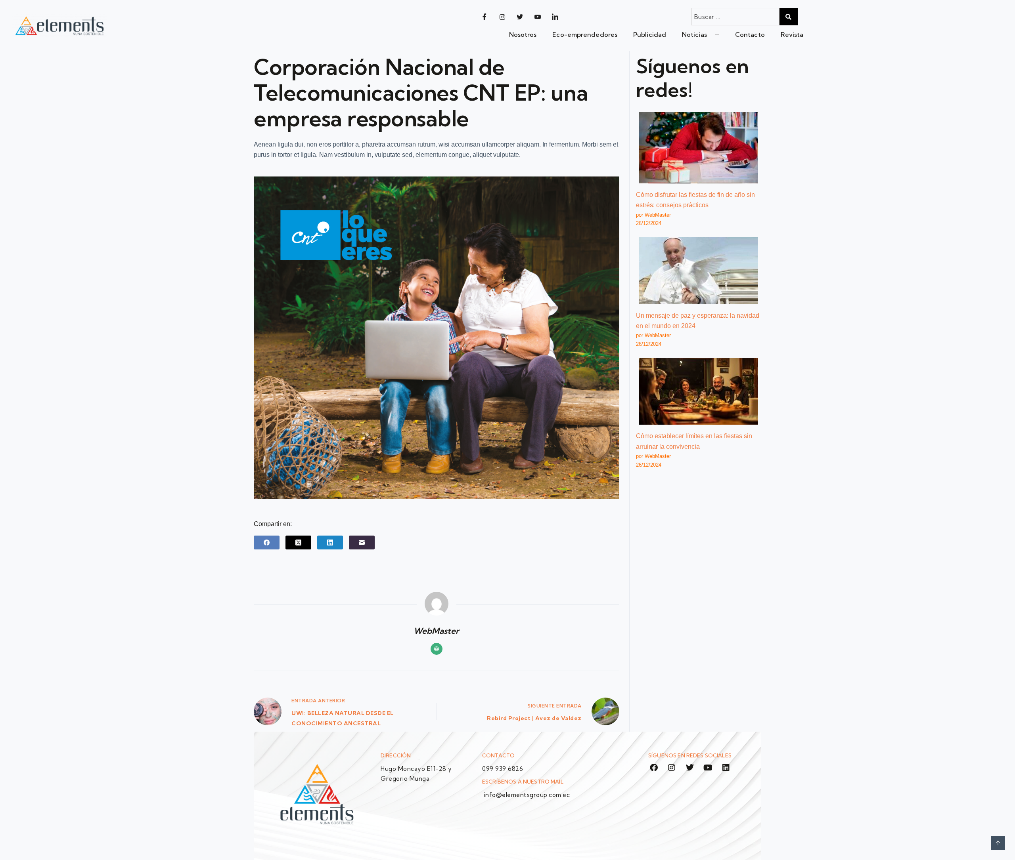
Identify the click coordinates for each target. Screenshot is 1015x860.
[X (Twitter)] (298, 542)
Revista (792, 34)
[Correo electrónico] (362, 542)
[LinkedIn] (555, 17)
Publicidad (649, 34)
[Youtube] (538, 17)
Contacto (750, 34)
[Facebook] (484, 17)
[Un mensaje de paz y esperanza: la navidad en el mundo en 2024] (698, 270)
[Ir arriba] (998, 843)
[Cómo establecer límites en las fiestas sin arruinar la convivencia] (698, 391)
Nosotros (523, 34)
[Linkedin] (726, 768)
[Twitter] (520, 17)
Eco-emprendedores (584, 34)
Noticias (694, 34)
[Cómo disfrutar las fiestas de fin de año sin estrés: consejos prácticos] (698, 147)
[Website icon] (436, 649)
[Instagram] (502, 17)
